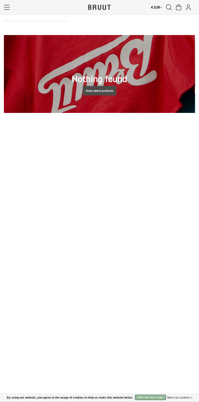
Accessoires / (43, 21)
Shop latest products (99, 90)
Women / (11, 21)
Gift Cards (60, 21)
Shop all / (25, 21)
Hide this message (150, 397)
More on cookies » (179, 397)
